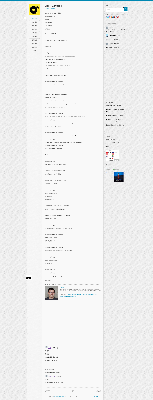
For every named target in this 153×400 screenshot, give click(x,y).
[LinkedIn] (113, 17)
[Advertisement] (117, 76)
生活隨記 (34, 40)
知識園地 (34, 47)
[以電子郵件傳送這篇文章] (45, 280)
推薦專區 (34, 26)
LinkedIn (79, 294)
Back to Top (97, 397)
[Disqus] (73, 324)
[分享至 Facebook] (50, 280)
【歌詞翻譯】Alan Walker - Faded (114, 115)
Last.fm (74, 294)
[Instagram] (109, 17)
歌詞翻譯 (34, 29)
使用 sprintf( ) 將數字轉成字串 (113, 105)
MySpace (85, 294)
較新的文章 (47, 391)
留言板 (34, 51)
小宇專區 (34, 36)
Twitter (69, 296)
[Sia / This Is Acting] (108, 173)
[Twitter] (108, 17)
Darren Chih (113, 35)
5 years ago (115, 39)
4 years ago (111, 31)
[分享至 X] (48, 280)
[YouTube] (118, 17)
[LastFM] (114, 17)
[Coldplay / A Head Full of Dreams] (116, 169)
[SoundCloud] (119, 17)
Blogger (119, 143)
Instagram (91, 294)
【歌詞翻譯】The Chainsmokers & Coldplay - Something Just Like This (115, 120)
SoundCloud (63, 296)
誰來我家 (34, 22)
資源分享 (34, 43)
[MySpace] (116, 17)
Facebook (68, 294)
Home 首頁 (34, 18)
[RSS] (111, 17)
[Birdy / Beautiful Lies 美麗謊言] (119, 182)
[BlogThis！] (47, 280)
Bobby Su (112, 27)
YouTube (74, 296)
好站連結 (34, 33)
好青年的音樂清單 (59, 397)
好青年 (62, 287)
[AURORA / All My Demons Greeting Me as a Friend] (108, 169)
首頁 (73, 391)
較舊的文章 (98, 391)
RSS (96, 294)
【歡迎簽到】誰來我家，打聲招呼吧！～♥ (116, 125)
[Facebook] (106, 17)
